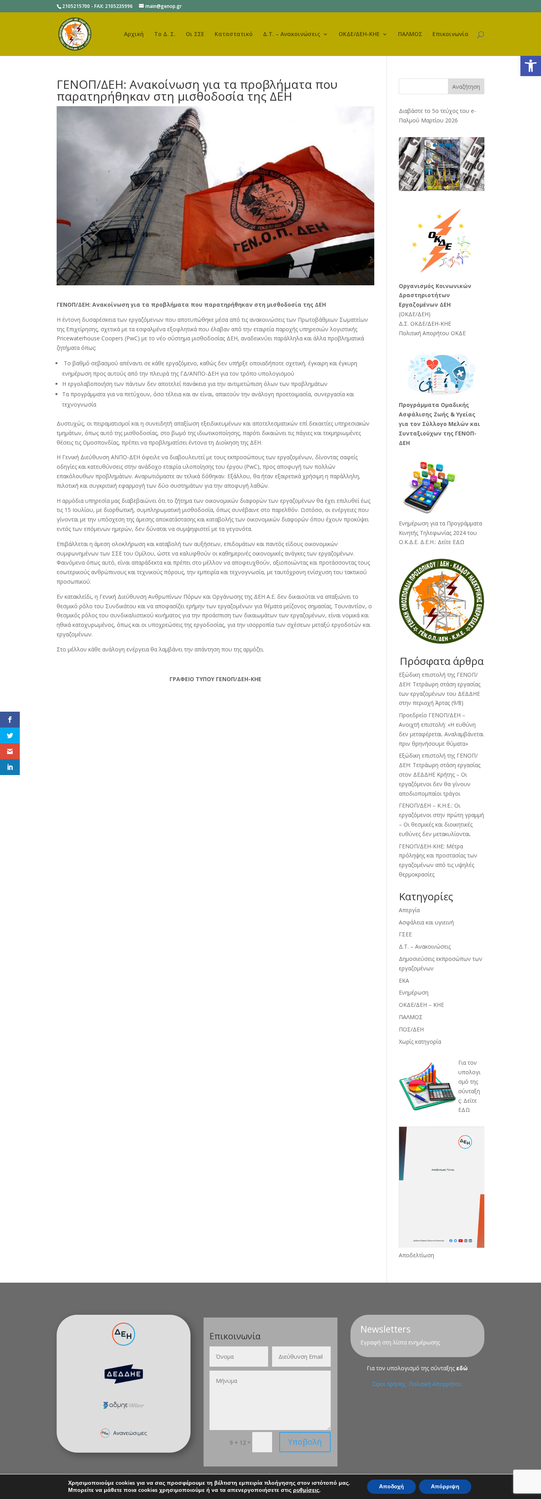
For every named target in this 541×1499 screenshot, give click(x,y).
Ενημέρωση (414, 992)
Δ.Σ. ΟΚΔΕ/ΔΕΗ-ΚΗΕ (425, 323)
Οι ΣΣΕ (195, 34)
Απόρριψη (445, 1486)
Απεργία (409, 910)
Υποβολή (305, 1441)
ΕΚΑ (404, 980)
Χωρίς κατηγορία (420, 1041)
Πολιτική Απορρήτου (435, 1384)
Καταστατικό (234, 34)
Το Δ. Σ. (164, 34)
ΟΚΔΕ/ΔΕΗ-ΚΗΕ (359, 34)
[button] (530, 65)
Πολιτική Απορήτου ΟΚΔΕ (432, 333)
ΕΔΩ (464, 1109)
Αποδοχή (391, 1486)
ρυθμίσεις (306, 1490)
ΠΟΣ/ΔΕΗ (411, 1029)
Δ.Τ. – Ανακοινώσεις (291, 34)
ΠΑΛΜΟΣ (410, 34)
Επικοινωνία (450, 34)
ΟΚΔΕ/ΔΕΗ (414, 314)
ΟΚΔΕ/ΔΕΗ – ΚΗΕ (421, 1004)
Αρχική (134, 34)
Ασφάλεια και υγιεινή (426, 922)
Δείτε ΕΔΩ (451, 542)
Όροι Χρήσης (389, 1384)
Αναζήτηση (466, 86)
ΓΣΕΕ (405, 934)
